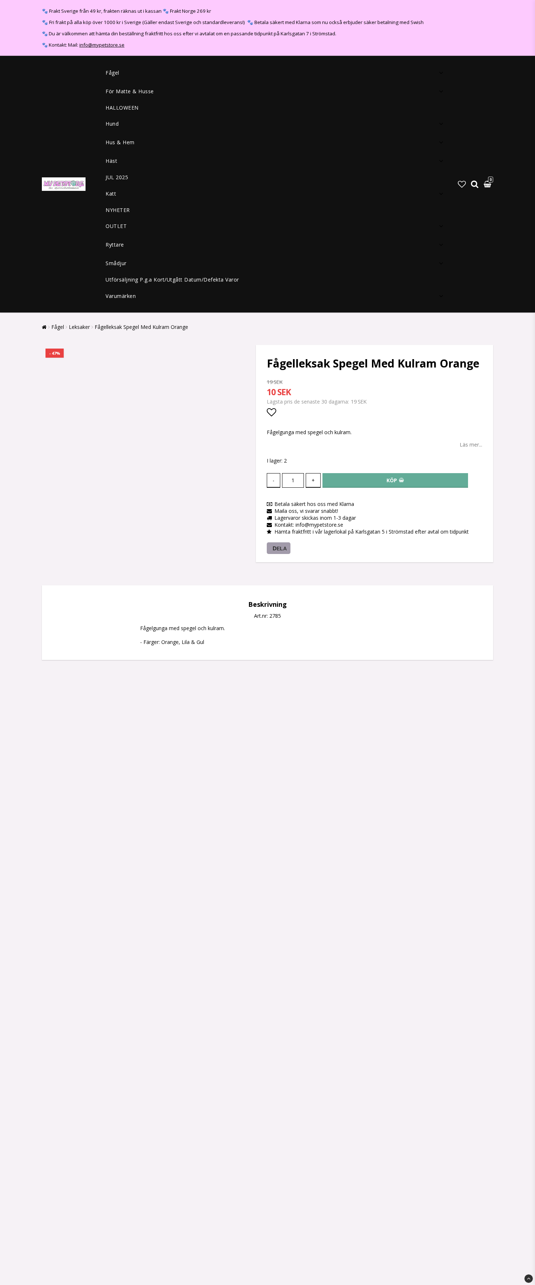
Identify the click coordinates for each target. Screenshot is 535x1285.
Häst (111, 160)
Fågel (112, 72)
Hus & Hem (120, 142)
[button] (462, 184)
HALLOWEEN (122, 107)
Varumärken (121, 295)
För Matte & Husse (130, 91)
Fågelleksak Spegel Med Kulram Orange (141, 326)
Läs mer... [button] (471, 444)
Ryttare (115, 244)
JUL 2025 (117, 177)
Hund (112, 123)
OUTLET (116, 226)
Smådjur (116, 263)
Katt (111, 193)
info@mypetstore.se (101, 45)
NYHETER (118, 210)
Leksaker (79, 326)
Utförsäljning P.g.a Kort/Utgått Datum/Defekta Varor (172, 279)
